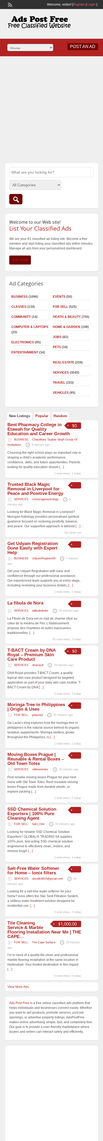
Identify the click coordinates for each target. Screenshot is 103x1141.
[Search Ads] (15, 199)
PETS (57, 347)
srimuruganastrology (45, 499)
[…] (61, 467)
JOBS (57, 337)
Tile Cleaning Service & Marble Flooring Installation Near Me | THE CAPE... (44, 929)
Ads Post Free (19, 1003)
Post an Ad (82, 46)
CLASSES (18, 307)
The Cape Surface (43, 942)
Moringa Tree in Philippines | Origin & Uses (36, 707)
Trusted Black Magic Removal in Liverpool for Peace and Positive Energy (35, 489)
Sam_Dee (38, 824)
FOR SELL (60, 307)
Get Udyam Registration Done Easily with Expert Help (32, 548)
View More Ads (18, 987)
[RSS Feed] (9, 4)
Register (79, 4)
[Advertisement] (51, 109)
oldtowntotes (40, 769)
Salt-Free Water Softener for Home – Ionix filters (33, 870)
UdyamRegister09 (43, 558)
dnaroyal (37, 665)
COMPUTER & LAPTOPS (29, 327)
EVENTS (59, 297)
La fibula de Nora (25, 603)
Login (91, 4)
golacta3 (37, 714)
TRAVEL (59, 382)
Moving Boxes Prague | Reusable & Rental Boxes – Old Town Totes (35, 759)
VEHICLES (61, 393)
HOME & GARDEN (66, 327)
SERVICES (61, 372)
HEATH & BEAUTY (67, 317)
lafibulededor (40, 610)
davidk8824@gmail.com (47, 878)
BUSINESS (19, 297)
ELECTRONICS (22, 342)
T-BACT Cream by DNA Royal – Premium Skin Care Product (31, 655)
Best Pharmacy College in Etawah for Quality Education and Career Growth (38, 429)
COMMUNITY (21, 317)
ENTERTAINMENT (24, 352)
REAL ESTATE (63, 362)
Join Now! (20, 260)
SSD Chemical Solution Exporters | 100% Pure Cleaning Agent (31, 814)
